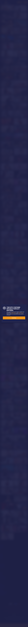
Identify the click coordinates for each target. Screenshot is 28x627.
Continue (14, 317)
